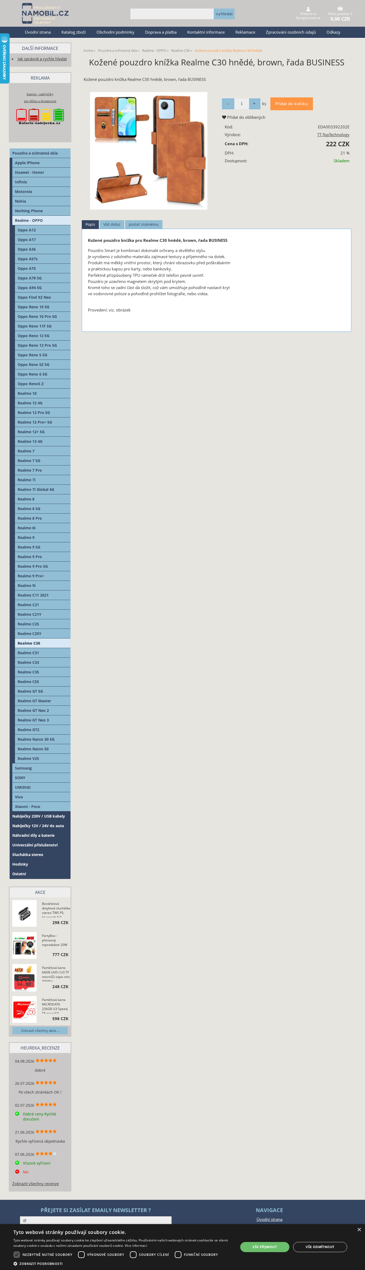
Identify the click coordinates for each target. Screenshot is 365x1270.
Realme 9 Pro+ (31, 575)
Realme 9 (26, 537)
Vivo (19, 796)
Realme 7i (27, 479)
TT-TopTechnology (333, 134)
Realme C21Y (29, 614)
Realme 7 (26, 450)
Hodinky (20, 864)
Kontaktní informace (206, 32)
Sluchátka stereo (27, 854)
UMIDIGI (23, 787)
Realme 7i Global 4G (36, 489)
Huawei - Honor (29, 172)
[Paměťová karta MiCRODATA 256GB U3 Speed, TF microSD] (24, 1010)
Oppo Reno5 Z (31, 383)
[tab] (90, 224)
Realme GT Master (34, 700)
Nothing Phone (29, 210)
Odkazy (333, 32)
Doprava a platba (161, 32)
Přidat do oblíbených (245, 117)
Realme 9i (27, 585)
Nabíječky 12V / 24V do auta (38, 825)
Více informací (136, 1245)
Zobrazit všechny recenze (35, 1183)
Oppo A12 (27, 229)
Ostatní (19, 873)
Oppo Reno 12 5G (33, 335)
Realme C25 (28, 623)
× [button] (359, 1230)
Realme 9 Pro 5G (33, 566)
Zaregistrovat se (308, 17)
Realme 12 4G (30, 402)
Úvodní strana (38, 32)
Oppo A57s (28, 258)
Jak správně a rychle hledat (42, 59)
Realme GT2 (28, 729)
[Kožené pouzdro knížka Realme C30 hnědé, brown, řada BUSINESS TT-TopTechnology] (148, 151)
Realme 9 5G (29, 547)
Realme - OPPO (29, 220)
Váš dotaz (112, 224)
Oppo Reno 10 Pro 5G (37, 316)
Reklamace (245, 32)
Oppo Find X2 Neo (34, 297)
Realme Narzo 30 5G (36, 739)
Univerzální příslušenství (35, 844)
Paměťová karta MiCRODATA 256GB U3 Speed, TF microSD (55, 1005)
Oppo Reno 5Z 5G (33, 364)
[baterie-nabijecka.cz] (40, 129)
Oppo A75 (27, 268)
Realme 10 (27, 393)
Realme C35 (28, 672)
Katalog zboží (73, 32)
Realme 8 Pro (30, 518)
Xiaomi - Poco (27, 806)
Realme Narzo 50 (33, 748)
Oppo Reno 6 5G (32, 374)
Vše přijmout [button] (265, 1247)
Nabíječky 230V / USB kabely (38, 816)
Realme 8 (26, 499)
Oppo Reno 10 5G (33, 306)
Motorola (23, 191)
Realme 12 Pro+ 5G (35, 422)
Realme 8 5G (29, 508)
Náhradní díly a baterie (33, 835)
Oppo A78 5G (30, 278)
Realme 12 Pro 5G (34, 412)
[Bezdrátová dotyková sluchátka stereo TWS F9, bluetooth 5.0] (24, 914)
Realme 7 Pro (30, 470)
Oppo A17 (27, 239)
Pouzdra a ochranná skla (35, 153)
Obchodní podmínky (115, 32)
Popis (90, 224)
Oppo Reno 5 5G (32, 354)
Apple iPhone (27, 162)
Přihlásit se (308, 13)
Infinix (21, 181)
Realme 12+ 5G (31, 431)
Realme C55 (28, 681)
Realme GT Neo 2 (33, 710)
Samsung (23, 768)
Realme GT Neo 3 (33, 720)
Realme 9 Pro (30, 556)
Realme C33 (28, 662)
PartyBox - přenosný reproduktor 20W (54, 940)
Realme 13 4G (30, 441)
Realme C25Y (29, 633)
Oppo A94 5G (30, 287)
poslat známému (144, 224)
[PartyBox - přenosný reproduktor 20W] (24, 946)
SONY (20, 777)
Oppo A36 (27, 249)
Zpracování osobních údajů (291, 32)
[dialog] (182, 1247)
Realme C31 (28, 652)
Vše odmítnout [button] (320, 1247)
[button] (122, 1263)
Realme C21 (28, 604)
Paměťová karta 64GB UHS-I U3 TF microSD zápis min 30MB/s (56, 973)
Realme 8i (27, 527)
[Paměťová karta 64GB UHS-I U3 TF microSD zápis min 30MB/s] (24, 978)
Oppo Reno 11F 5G (35, 326)
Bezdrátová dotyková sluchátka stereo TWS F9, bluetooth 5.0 (56, 909)
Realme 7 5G (29, 460)
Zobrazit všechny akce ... (40, 1030)
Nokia (20, 201)
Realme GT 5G (30, 691)
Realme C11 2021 (33, 595)
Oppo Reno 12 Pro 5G (37, 345)
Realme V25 (28, 758)
